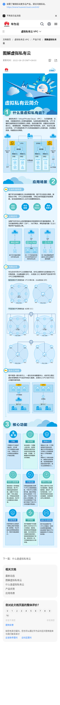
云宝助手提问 (12, 637)
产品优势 (10, 588)
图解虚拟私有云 (14, 580)
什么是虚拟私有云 (15, 584)
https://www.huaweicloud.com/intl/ (23, 7)
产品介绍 (37, 39)
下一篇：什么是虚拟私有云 (17, 558)
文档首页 (7, 39)
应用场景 (10, 593)
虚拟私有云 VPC (21, 39)
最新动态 (10, 575)
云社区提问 (27, 637)
